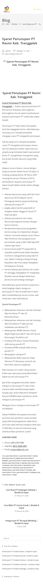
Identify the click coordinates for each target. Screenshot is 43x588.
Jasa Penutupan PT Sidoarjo (22, 470)
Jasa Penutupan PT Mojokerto (21, 465)
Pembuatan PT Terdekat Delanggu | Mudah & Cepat (20, 569)
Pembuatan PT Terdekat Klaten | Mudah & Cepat (19, 551)
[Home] (3, 24)
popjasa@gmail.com (19, 449)
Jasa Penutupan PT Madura (17, 463)
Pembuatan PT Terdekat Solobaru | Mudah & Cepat (20, 560)
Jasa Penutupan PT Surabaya (27, 472)
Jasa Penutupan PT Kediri (18, 461)
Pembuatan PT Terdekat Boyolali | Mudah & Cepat (20, 556)
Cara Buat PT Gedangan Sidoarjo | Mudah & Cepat (21, 491)
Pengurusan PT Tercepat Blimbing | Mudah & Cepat (21, 522)
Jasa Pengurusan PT (13, 54)
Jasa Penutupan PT (12, 456)
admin (8, 51)
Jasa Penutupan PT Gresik (29, 456)
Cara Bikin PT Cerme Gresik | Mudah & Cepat (21, 506)
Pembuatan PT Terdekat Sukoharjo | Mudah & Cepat (21, 564)
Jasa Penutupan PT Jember (11, 458)
